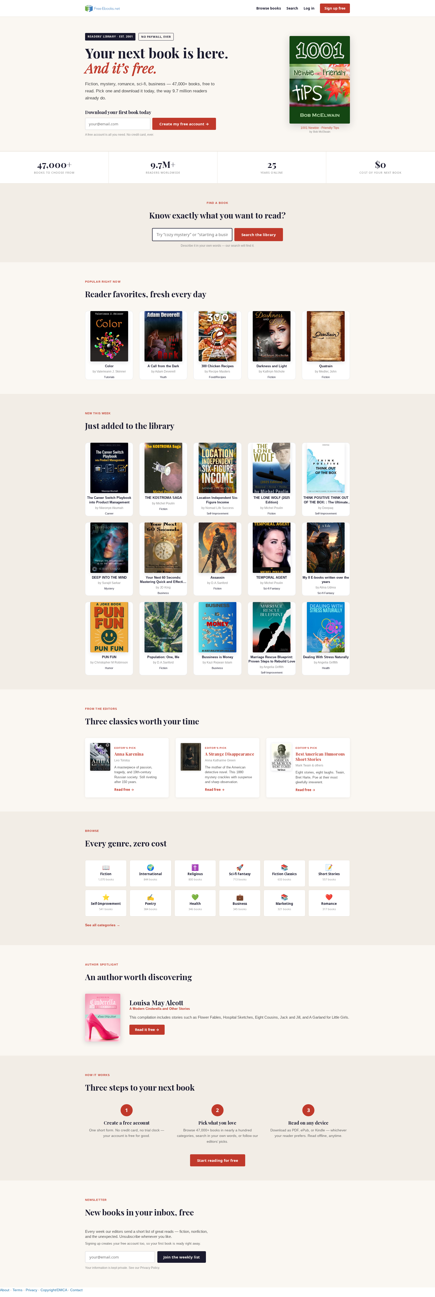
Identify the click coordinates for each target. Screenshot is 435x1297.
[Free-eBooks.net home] (106, 8)
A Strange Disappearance (229, 754)
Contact (76, 1290)
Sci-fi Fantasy (271, 588)
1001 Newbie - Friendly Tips (320, 128)
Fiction (272, 377)
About (4, 1290)
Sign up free (334, 8)
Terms (17, 1290)
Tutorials (109, 377)
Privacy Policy (149, 1268)
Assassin (217, 577)
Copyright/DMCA (54, 1290)
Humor (109, 668)
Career (109, 513)
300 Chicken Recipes (217, 366)
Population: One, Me (163, 657)
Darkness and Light (272, 366)
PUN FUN (109, 657)
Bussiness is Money (217, 657)
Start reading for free (217, 1160)
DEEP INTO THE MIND (109, 577)
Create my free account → (184, 123)
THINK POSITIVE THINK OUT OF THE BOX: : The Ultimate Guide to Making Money (325, 502)
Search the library (258, 234)
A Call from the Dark (163, 366)
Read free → (124, 789)
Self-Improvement (217, 513)
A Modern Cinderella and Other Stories (159, 1009)
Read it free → (147, 1029)
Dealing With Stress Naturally (326, 657)
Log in (309, 8)
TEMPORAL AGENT (271, 577)
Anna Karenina (128, 754)
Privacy (31, 1290)
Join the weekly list (181, 1256)
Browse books (268, 8)
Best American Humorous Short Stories (320, 756)
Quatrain (326, 366)
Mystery (109, 588)
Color (109, 366)
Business (163, 593)
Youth (163, 377)
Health (326, 668)
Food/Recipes (217, 377)
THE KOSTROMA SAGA (163, 498)
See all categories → (102, 925)
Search (292, 8)
